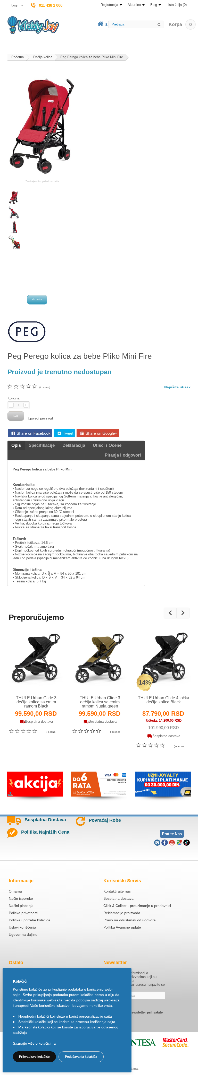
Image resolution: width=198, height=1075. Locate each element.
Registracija (109, 5)
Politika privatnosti (23, 913)
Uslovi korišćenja (22, 927)
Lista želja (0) (177, 5)
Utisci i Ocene (107, 445)
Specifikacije (42, 445)
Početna (17, 57)
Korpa (180, 24)
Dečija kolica (42, 57)
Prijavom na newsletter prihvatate (136, 1012)
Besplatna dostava (118, 898)
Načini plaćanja (21, 906)
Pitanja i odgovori (123, 455)
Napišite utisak (177, 387)
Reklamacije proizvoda (121, 913)
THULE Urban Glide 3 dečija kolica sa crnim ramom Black (36, 702)
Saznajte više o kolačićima (34, 1043)
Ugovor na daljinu (23, 934)
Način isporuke (21, 898)
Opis (16, 445)
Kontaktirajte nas (117, 891)
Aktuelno (134, 5)
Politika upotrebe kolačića (29, 920)
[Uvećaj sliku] (25, 682)
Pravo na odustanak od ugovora (129, 920)
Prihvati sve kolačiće (34, 1057)
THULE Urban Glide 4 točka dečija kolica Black (163, 700)
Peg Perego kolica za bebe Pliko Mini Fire (91, 57)
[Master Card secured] (175, 1042)
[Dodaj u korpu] (48, 681)
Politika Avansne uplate (122, 927)
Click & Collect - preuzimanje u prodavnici (137, 906)
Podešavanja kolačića (81, 1057)
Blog (153, 5)
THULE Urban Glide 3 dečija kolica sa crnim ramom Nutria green (100, 702)
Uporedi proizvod (40, 418)
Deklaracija (73, 445)
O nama (15, 891)
